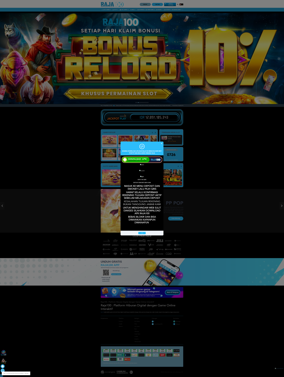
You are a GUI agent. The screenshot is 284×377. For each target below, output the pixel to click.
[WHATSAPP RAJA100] (2, 370)
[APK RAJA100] (2, 366)
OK (142, 233)
